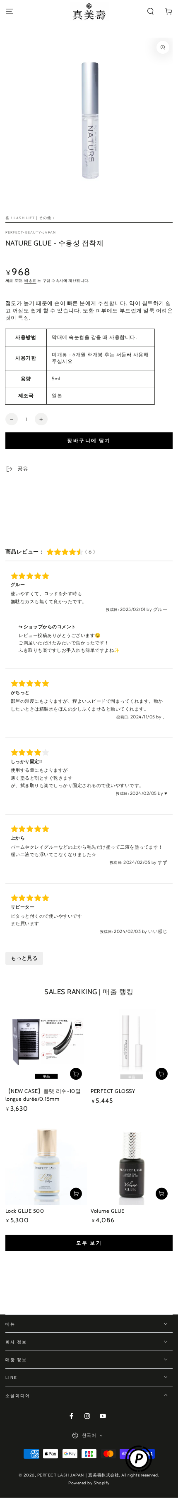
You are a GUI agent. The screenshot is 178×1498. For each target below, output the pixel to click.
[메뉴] (9, 12)
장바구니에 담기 (89, 440)
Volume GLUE (108, 1211)
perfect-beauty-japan (30, 232)
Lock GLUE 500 (24, 1211)
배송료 (30, 280)
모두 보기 (89, 1243)
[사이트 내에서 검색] (151, 12)
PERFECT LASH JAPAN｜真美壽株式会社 (78, 1475)
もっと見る (24, 958)
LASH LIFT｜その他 (32, 217)
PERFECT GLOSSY (113, 1091)
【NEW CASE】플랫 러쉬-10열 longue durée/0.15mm (43, 1095)
